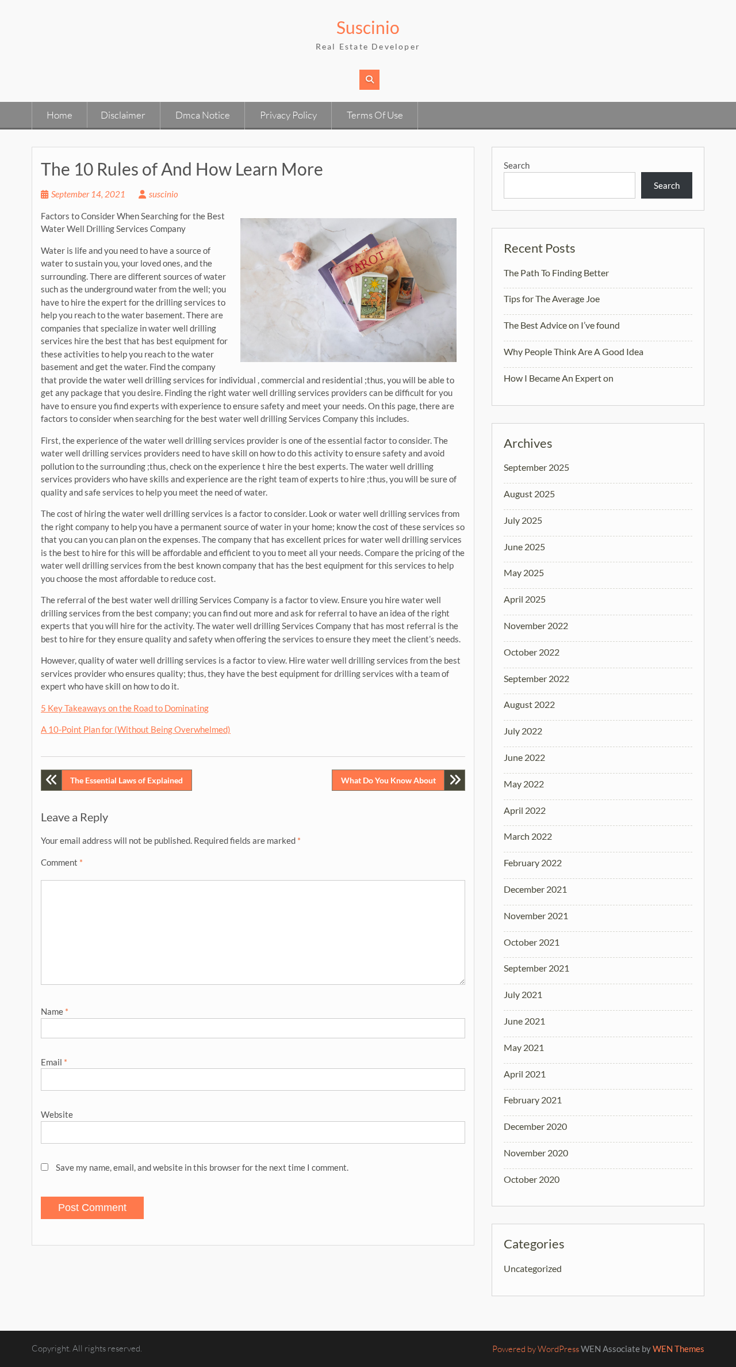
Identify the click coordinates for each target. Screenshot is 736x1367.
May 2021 (524, 1047)
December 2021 (535, 889)
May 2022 (524, 783)
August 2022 (529, 704)
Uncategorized (533, 1268)
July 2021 (523, 994)
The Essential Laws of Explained (126, 780)
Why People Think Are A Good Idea (573, 351)
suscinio (163, 194)
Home (59, 115)
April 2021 (525, 1073)
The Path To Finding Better (556, 272)
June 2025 (524, 546)
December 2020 (535, 1126)
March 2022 (528, 836)
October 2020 (531, 1179)
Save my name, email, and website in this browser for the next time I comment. (202, 1167)
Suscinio (368, 27)
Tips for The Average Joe (552, 298)
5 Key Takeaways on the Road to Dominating (125, 708)
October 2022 (531, 651)
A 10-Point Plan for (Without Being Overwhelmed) (136, 729)
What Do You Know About (388, 780)
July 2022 (523, 730)
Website (57, 1114)
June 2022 (524, 757)
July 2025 (523, 520)
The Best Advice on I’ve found (562, 324)
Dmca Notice (202, 115)
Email (54, 1062)
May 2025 (524, 572)
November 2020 (536, 1152)
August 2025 (529, 493)
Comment (62, 862)
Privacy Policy (288, 115)
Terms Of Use (375, 115)
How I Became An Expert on (559, 377)
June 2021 (524, 1020)
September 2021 (536, 967)
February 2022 (533, 862)
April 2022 (525, 810)
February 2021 (533, 1099)
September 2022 (536, 678)
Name (54, 1011)
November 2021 (536, 915)
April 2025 (525, 598)
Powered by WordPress (535, 1348)
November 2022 (536, 625)
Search (517, 165)
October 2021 (531, 941)
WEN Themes (678, 1348)
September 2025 (536, 467)
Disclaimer (123, 115)
